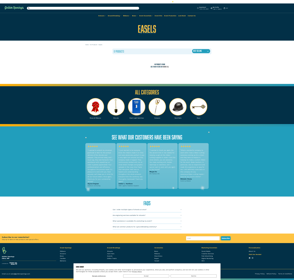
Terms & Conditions (285, 274)
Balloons (63, 261)
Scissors (63, 253)
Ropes (156, 258)
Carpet (156, 261)
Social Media (206, 251)
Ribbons (63, 251)
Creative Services (208, 253)
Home (87, 44)
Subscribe (226, 238)
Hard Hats (110, 253)
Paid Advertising (207, 256)
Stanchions (158, 256)
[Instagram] (252, 258)
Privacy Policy (137, 271)
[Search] (29, 8)
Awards (109, 256)
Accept (146, 276)
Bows (62, 256)
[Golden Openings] (13, 10)
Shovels (110, 251)
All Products (93, 44)
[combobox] (83, 8)
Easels (100, 44)
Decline (193, 276)
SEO (203, 261)
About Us (252, 251)
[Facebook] (249, 258)
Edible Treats (112, 258)
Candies (63, 258)
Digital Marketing (207, 258)
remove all (166, 67)
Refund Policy (271, 274)
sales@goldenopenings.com (20, 274)
